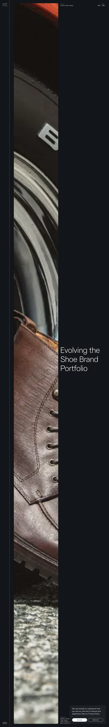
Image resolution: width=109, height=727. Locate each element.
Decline (96, 720)
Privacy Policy (93, 714)
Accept (79, 720)
